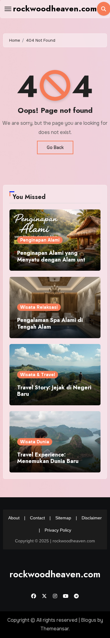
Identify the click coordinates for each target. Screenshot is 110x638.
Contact (37, 517)
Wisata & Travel (37, 374)
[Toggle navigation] (8, 9)
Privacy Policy (58, 530)
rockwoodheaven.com (55, 8)
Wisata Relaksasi (39, 307)
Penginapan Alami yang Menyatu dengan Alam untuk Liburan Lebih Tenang (54, 259)
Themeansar (54, 628)
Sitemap (63, 517)
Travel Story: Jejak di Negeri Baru (54, 391)
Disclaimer (92, 517)
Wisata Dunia (34, 442)
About (14, 517)
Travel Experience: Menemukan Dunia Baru (48, 458)
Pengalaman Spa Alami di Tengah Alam (50, 323)
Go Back (55, 147)
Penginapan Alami (40, 240)
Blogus (88, 620)
